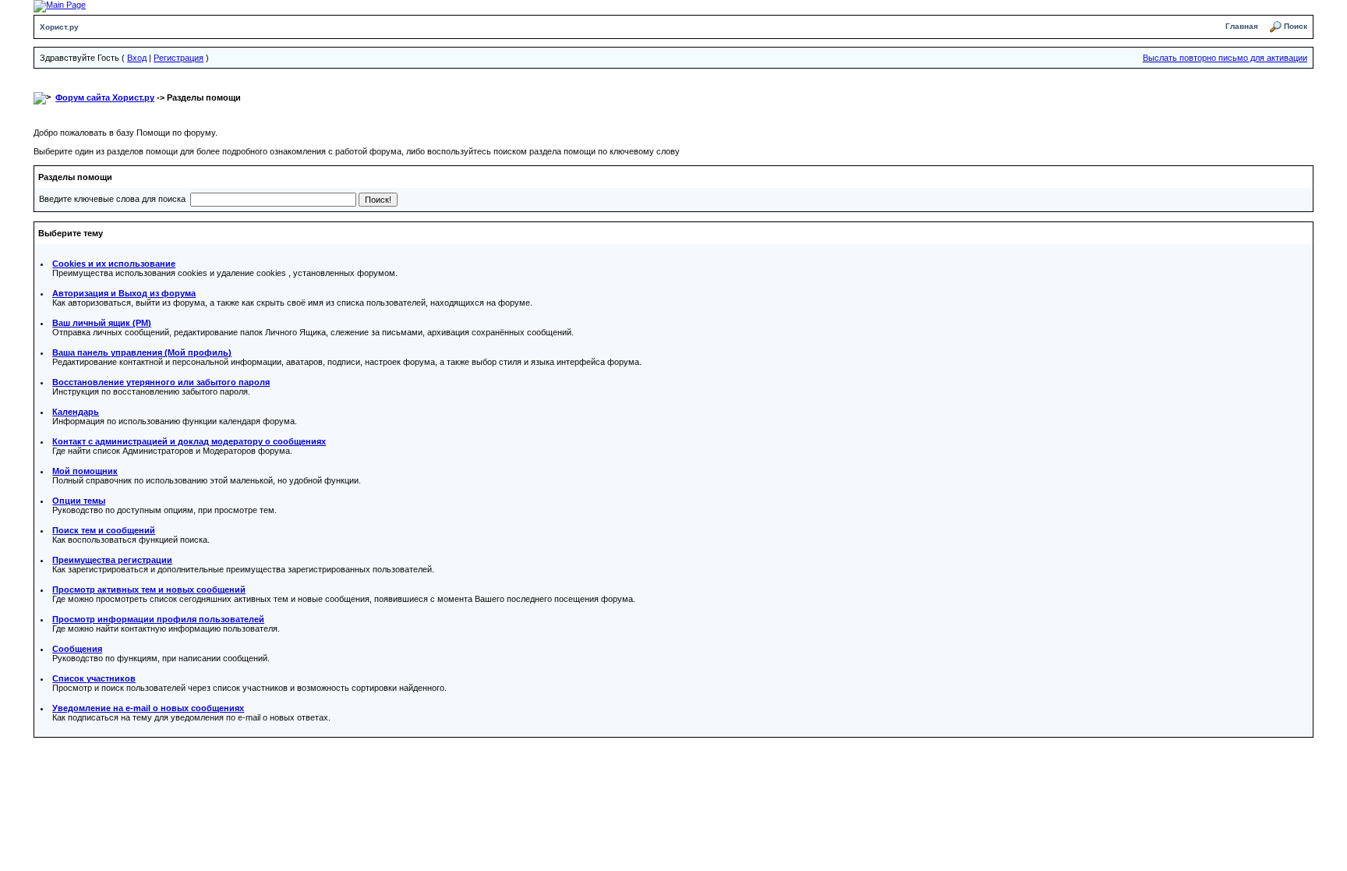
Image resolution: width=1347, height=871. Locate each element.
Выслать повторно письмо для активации (1225, 57)
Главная (1241, 26)
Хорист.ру (59, 27)
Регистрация (178, 57)
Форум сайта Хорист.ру (104, 97)
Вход (137, 57)
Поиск (1295, 26)
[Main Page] (60, 5)
